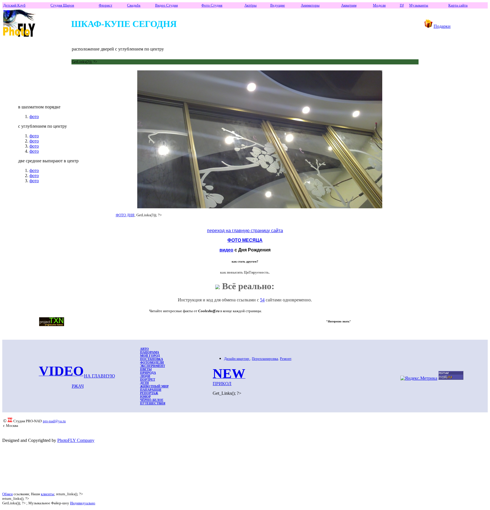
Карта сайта (458, 5)
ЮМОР (145, 396)
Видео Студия (166, 5)
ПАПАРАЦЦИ (150, 389)
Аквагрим (348, 5)
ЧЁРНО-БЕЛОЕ (151, 400)
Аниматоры (310, 5)
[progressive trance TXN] (51, 324)
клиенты (47, 494)
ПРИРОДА (148, 372)
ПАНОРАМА (149, 352)
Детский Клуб (14, 5)
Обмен (7, 494)
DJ (402, 5)
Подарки (442, 26)
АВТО (144, 349)
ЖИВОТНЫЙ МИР (154, 386)
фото (34, 116)
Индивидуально (82, 503)
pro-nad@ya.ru (54, 421)
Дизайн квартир (237, 358)
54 (262, 299)
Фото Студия (211, 5)
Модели (379, 5)
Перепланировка (265, 358)
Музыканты (418, 5)
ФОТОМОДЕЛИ (152, 362)
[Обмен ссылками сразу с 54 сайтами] (217, 286)
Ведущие (277, 5)
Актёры (250, 5)
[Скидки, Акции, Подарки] (428, 26)
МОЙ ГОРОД (150, 355)
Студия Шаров (62, 5)
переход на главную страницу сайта (245, 230)
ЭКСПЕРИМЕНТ (152, 366)
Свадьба (133, 5)
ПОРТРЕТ (147, 379)
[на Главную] (19, 37)
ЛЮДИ (145, 376)
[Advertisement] (106, 467)
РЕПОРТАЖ (149, 393)
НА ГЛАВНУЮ (99, 375)
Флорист (105, 5)
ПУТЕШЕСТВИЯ (152, 403)
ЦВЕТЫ (146, 369)
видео (226, 249)
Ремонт (285, 358)
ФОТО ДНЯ (125, 215)
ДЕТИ (144, 383)
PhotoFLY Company (75, 440)
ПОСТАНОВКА (151, 359)
